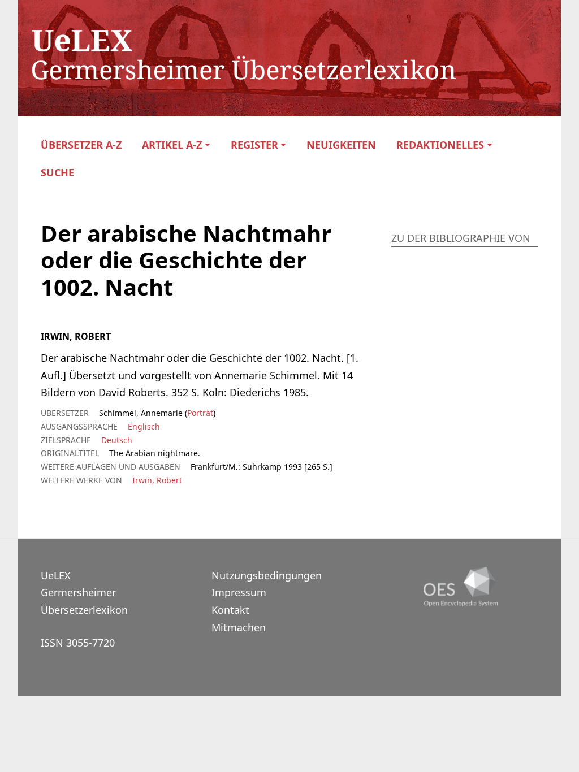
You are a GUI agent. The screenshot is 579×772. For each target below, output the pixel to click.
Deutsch (116, 440)
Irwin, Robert (157, 480)
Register (254, 145)
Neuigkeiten (341, 145)
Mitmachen (238, 627)
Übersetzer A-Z (81, 145)
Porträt (200, 412)
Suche (57, 173)
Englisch (144, 426)
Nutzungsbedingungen (266, 575)
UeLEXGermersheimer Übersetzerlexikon (84, 593)
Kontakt (230, 610)
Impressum (238, 592)
